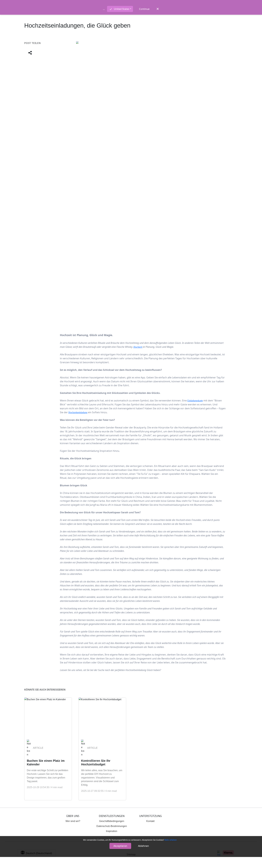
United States (121, 9)
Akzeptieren (120, 846)
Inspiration (111, 831)
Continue (144, 9)
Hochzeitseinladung (77, 412)
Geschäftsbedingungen (111, 821)
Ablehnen (143, 846)
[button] (30, 53)
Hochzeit (138, 347)
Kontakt (150, 821)
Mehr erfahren (171, 840)
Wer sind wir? (73, 821)
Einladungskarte (195, 400)
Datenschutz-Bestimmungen (111, 826)
